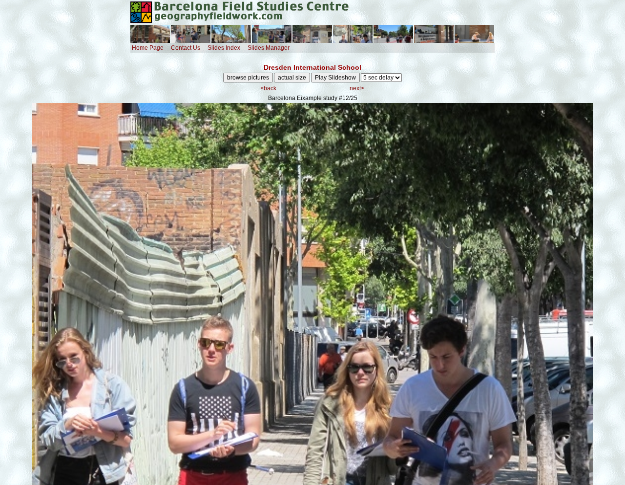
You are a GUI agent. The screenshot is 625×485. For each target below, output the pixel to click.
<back (268, 88)
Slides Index (224, 47)
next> (357, 88)
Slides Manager (269, 47)
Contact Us (185, 47)
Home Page (148, 47)
